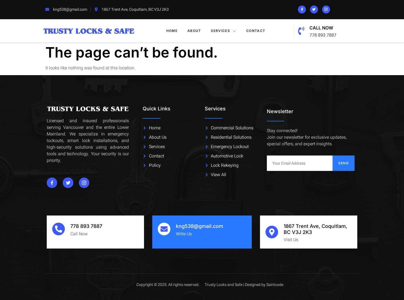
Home (172, 31)
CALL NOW (321, 28)
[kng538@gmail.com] (164, 229)
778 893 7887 (86, 226)
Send (343, 163)
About (194, 31)
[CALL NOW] (301, 31)
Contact (255, 31)
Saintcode (274, 285)
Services (220, 31)
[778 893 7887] (58, 229)
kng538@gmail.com (199, 226)
